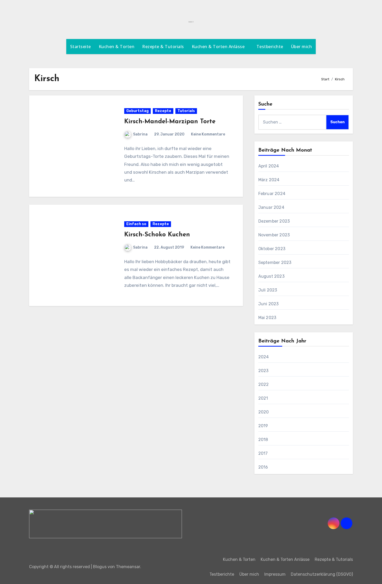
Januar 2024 (271, 207)
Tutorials (186, 111)
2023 (263, 370)
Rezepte (163, 111)
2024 (263, 356)
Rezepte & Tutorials (163, 46)
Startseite (80, 46)
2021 (263, 398)
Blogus (100, 566)
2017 (263, 453)
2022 (263, 384)
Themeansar (128, 566)
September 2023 (275, 262)
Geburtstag (137, 111)
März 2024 (269, 179)
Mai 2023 (267, 317)
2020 (263, 412)
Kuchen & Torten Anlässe (219, 46)
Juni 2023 (268, 303)
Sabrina (140, 134)
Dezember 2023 (274, 221)
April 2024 (268, 166)
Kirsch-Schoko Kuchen (157, 235)
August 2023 (271, 276)
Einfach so (136, 224)
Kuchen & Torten (117, 46)
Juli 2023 (267, 290)
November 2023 (274, 234)
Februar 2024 (271, 193)
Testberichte (269, 46)
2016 (263, 467)
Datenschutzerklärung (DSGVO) (322, 574)
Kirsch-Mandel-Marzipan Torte (169, 122)
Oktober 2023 (271, 248)
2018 (263, 439)
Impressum (275, 574)
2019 (263, 425)
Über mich (301, 46)
